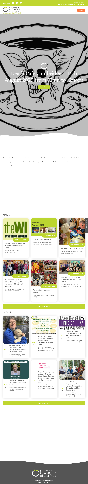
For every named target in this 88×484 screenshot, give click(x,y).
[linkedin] (21, 3)
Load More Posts (44, 307)
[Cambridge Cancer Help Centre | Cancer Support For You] (44, 470)
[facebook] (13, 3)
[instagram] (17, 3)
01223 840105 (79, 2)
